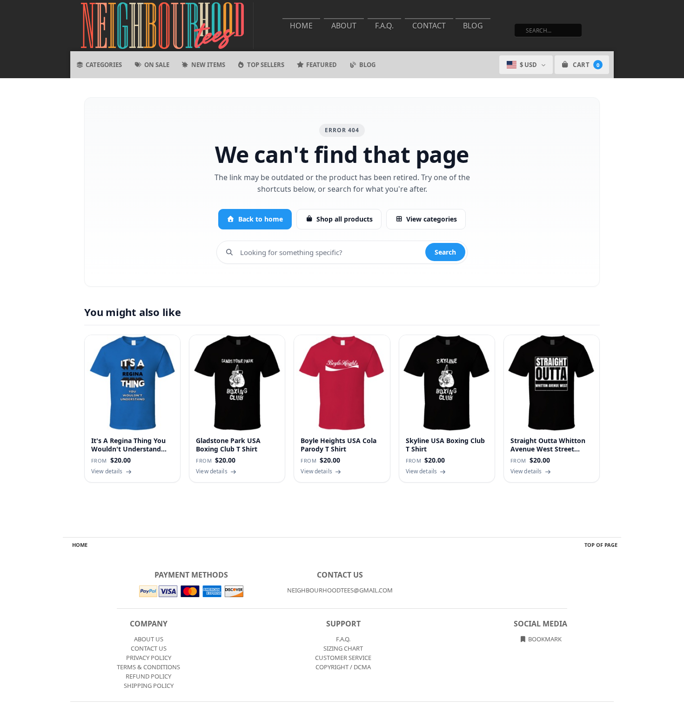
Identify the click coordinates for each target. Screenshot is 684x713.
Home (301, 25)
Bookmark (544, 639)
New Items (208, 65)
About (343, 25)
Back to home (260, 219)
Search (445, 252)
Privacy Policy (148, 657)
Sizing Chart (343, 648)
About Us (148, 639)
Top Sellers (265, 65)
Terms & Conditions (148, 667)
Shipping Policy (149, 685)
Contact (429, 25)
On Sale (156, 65)
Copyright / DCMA (343, 667)
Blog (473, 25)
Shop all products (344, 219)
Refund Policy (148, 676)
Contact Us (149, 648)
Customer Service (343, 657)
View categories (431, 219)
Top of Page (600, 544)
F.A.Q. (384, 25)
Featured (321, 65)
